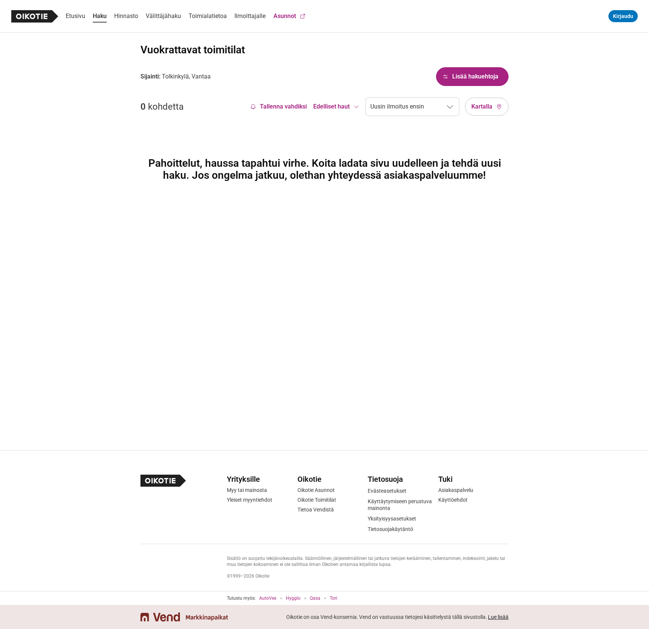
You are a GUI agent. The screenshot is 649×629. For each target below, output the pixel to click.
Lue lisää (498, 617)
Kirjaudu (623, 16)
